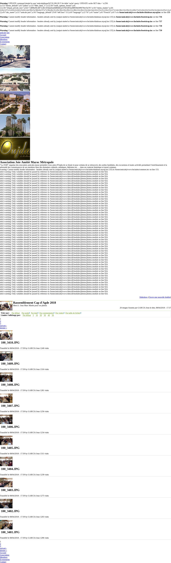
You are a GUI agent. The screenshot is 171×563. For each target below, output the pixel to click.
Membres (3, 39)
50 (53, 315)
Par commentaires (46, 313)
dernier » (3, 328)
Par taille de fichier (72, 313)
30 (45, 315)
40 (49, 315)
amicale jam (4, 33)
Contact (3, 44)
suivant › (3, 326)
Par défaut (16, 313)
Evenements (5, 42)
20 (41, 315)
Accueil (3, 35)
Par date (34, 313)
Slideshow (143, 297)
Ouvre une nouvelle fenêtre (159, 297)
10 (37, 315)
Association (4, 37)
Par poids (25, 313)
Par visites (59, 313)
